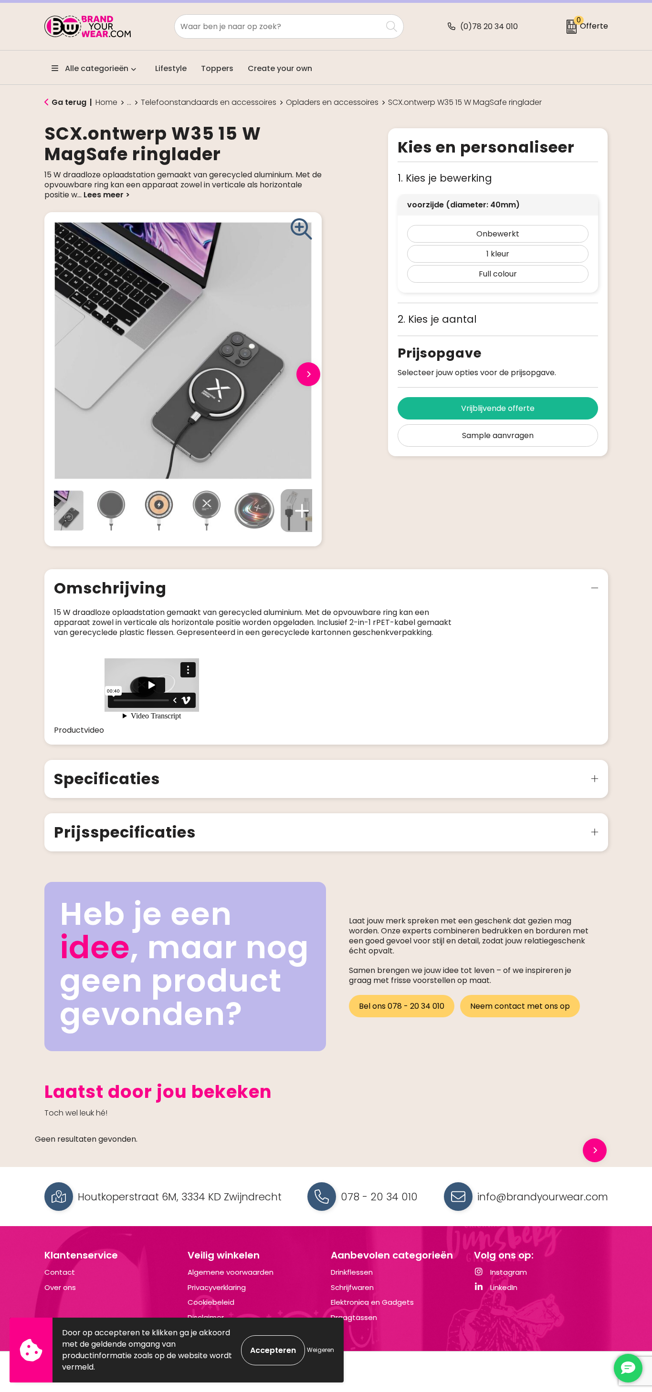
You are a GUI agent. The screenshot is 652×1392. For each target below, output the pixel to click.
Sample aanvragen (498, 435)
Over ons (60, 1287)
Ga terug (69, 102)
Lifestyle (171, 68)
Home (106, 102)
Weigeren (320, 1350)
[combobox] (278, 26)
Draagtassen (354, 1317)
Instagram (507, 1272)
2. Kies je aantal (437, 319)
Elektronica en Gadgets (372, 1302)
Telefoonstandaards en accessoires (208, 102)
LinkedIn (502, 1287)
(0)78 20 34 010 (489, 26)
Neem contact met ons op (520, 1006)
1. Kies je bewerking (445, 178)
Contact (59, 1272)
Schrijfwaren (352, 1287)
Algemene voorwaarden (230, 1272)
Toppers (217, 68)
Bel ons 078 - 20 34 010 (401, 1006)
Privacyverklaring (217, 1287)
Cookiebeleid (211, 1302)
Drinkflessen (352, 1272)
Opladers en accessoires (332, 102)
